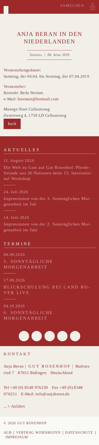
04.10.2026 (14, 306)
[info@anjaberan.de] (49, 336)
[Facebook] (24, 336)
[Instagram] (75, 336)
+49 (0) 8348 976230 (29, 387)
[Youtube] (62, 336)
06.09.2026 (14, 254)
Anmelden (72, 5)
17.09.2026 (14, 280)
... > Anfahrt (14, 406)
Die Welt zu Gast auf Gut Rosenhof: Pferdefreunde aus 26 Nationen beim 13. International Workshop (48, 173)
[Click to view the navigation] (92, 8)
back (12, 123)
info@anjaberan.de (53, 394)
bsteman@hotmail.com (38, 99)
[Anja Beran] (6, 11)
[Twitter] (36, 336)
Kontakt (17, 354)
